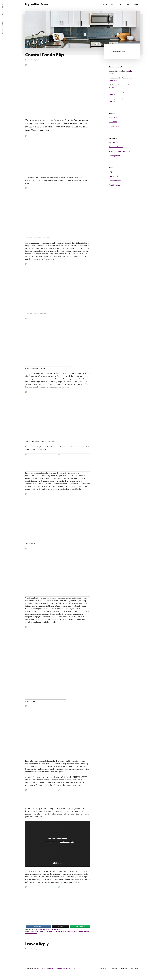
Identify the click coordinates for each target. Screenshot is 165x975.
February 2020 (114, 126)
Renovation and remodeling (52, 929)
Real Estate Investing (116, 147)
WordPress (66, 968)
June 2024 (112, 117)
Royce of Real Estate (36, 4)
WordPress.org (114, 185)
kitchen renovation (79, 931)
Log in (111, 172)
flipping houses (66, 931)
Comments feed (115, 181)
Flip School (113, 80)
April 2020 (113, 122)
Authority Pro (42, 968)
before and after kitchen (43, 931)
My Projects (38, 929)
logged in (37, 949)
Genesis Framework (55, 968)
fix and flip (56, 931)
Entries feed (113, 176)
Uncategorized (114, 156)
